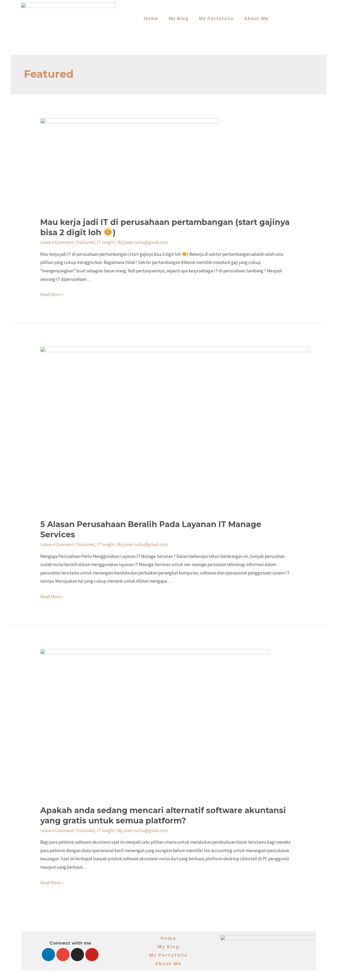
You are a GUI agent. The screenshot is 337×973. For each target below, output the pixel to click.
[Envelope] (63, 954)
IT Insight (106, 242)
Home (151, 18)
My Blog (179, 18)
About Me (256, 18)
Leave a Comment (57, 242)
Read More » (51, 294)
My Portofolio (216, 18)
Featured (86, 242)
